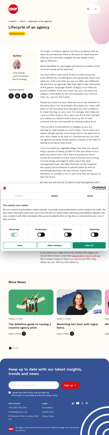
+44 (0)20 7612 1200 (18, 407)
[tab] (10, 348)
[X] (11, 96)
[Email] (24, 96)
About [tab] (90, 196)
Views (22, 21)
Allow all (89, 245)
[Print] (30, 96)
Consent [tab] (19, 196)
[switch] (41, 235)
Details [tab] (54, 196)
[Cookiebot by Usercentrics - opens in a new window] (94, 188)
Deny (20, 245)
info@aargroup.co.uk (18, 412)
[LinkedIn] (17, 96)
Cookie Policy (48, 412)
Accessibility (47, 407)
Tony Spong (19, 73)
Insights (12, 21)
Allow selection (54, 245)
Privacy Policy (51, 395)
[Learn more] (31, 315)
